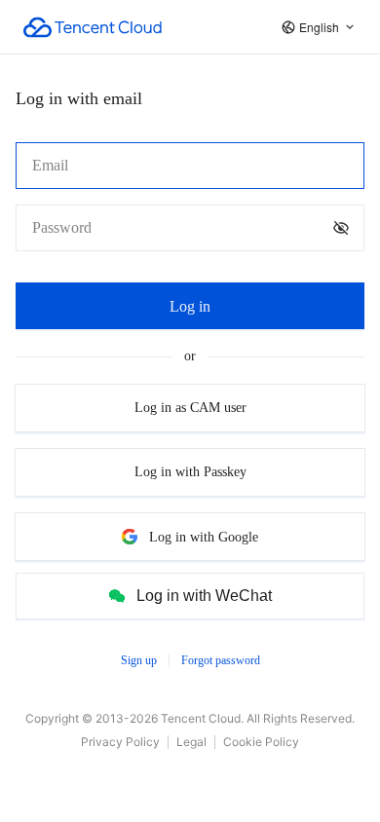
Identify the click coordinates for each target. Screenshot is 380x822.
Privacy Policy (120, 741)
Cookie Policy (261, 741)
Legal (191, 741)
